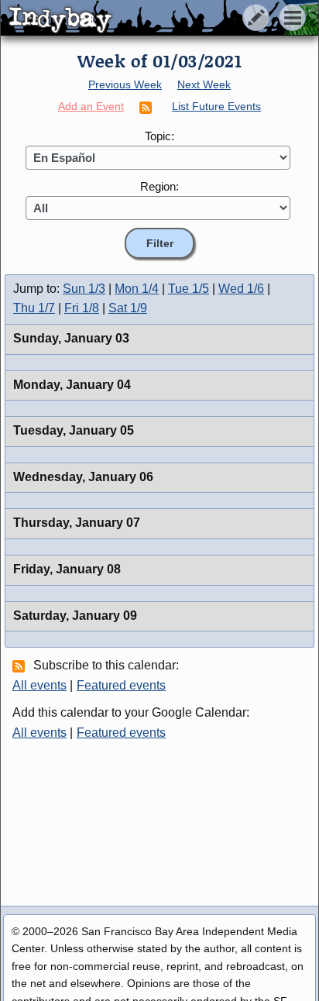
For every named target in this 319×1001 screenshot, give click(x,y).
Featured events (121, 685)
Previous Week (125, 84)
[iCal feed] (20, 665)
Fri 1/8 (81, 308)
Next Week (204, 84)
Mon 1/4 (137, 288)
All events (39, 685)
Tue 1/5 (188, 288)
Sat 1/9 (127, 308)
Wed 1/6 (241, 288)
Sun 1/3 (84, 288)
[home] (145, 18)
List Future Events (216, 106)
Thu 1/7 (34, 308)
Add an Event (91, 106)
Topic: (159, 136)
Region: (159, 186)
